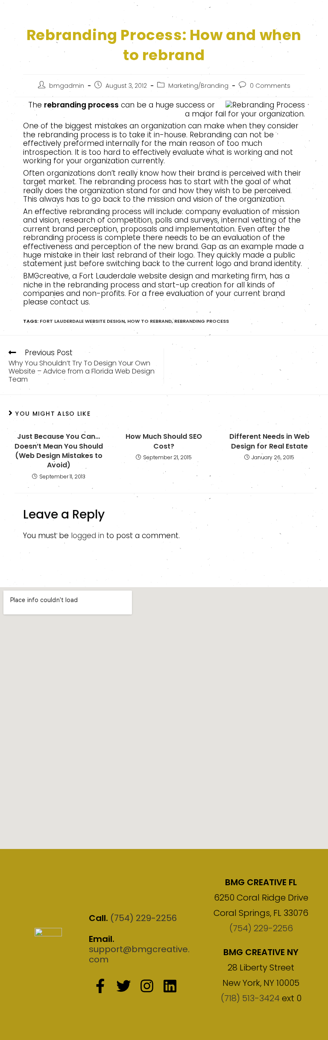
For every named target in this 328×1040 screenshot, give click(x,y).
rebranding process (201, 321)
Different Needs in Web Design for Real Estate (269, 441)
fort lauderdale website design (82, 321)
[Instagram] (146, 985)
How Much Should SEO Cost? (164, 441)
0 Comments (270, 85)
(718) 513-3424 (250, 998)
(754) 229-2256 (143, 918)
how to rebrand (149, 321)
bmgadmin (66, 85)
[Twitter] (123, 985)
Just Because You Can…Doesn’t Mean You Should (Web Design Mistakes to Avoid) (59, 451)
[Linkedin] (170, 985)
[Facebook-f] (100, 985)
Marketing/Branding (198, 85)
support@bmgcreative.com (139, 954)
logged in (87, 535)
